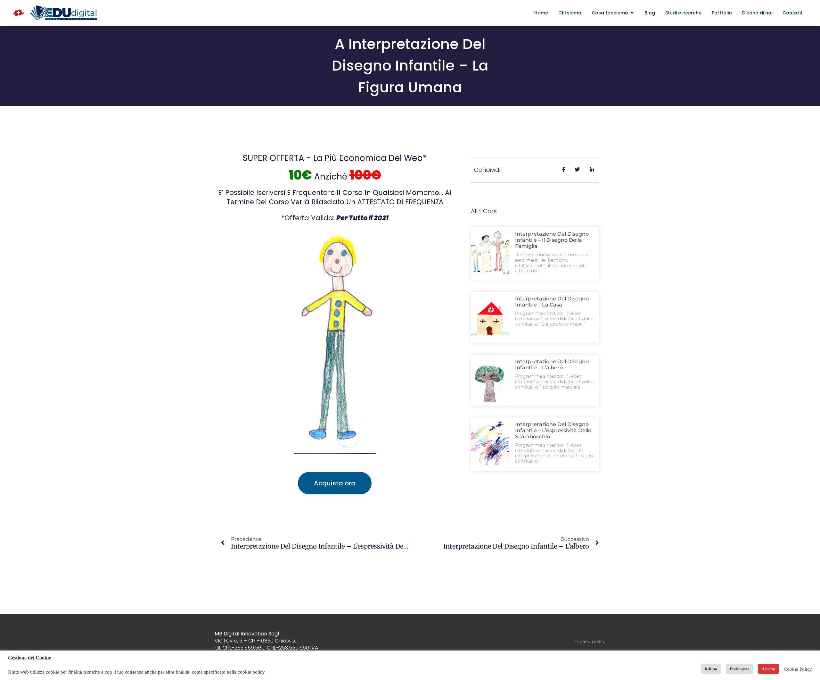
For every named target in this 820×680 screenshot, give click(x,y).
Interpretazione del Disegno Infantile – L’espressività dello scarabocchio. (553, 430)
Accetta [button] (768, 669)
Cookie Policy (798, 669)
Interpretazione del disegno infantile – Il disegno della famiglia (552, 240)
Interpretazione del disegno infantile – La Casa (552, 302)
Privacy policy (589, 641)
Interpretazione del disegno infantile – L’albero (552, 364)
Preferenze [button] (739, 669)
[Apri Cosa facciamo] (632, 13)
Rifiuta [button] (711, 669)
